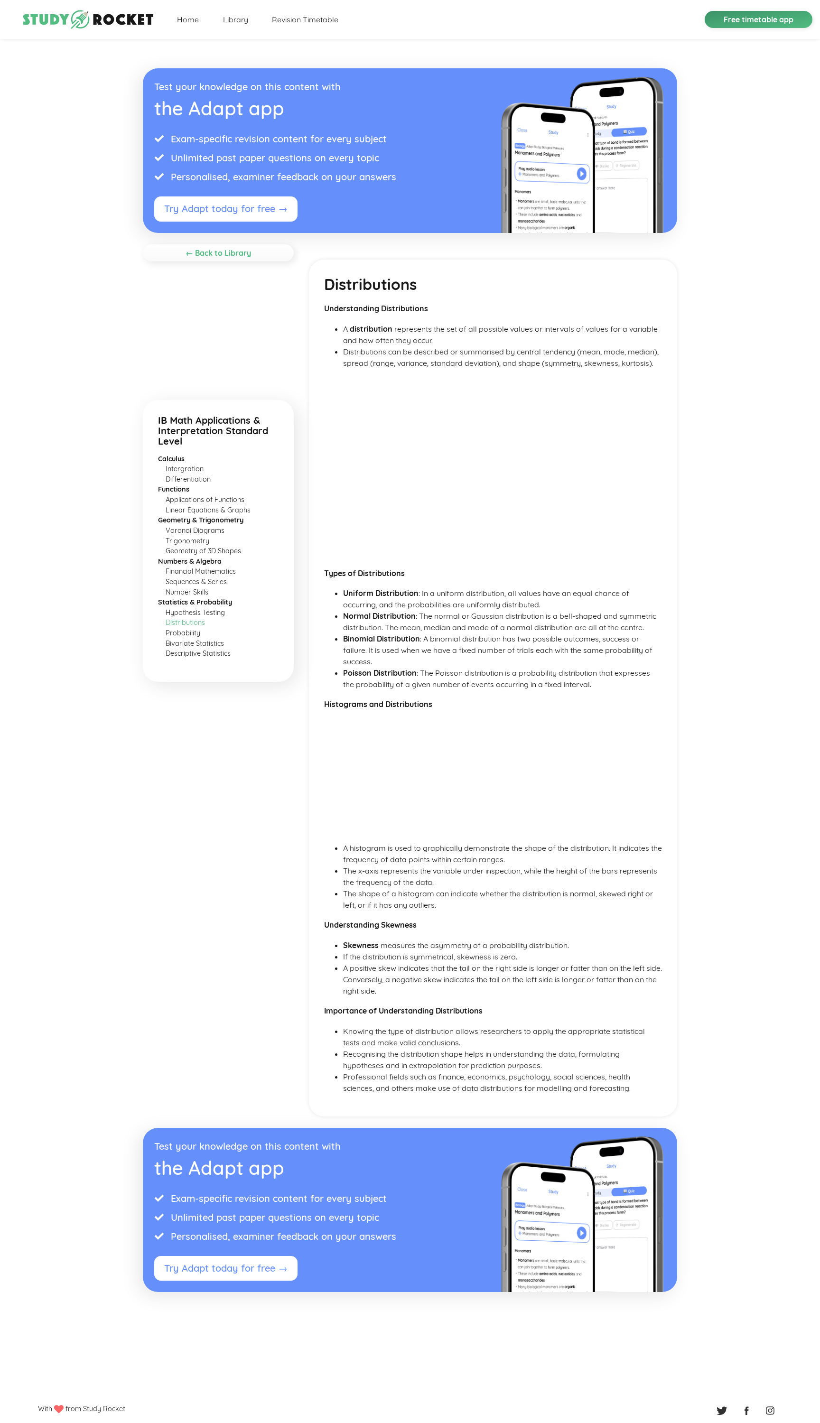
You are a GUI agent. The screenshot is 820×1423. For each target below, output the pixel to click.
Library (235, 19)
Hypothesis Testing (195, 612)
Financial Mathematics (201, 571)
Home (188, 19)
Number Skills (187, 592)
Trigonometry (187, 541)
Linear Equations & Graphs (208, 510)
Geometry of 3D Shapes (203, 551)
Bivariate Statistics (195, 643)
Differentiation (188, 479)
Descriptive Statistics (198, 653)
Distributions (185, 622)
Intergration (185, 469)
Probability (183, 633)
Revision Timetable (305, 19)
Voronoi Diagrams (195, 530)
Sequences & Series (196, 581)
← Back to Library (218, 253)
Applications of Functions (205, 499)
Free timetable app (758, 19)
